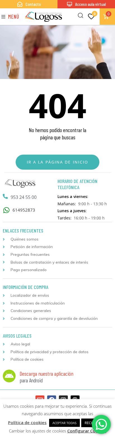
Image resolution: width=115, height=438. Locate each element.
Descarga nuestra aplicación (46, 373)
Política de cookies (27, 422)
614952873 (24, 210)
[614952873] (6, 210)
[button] (10, 16)
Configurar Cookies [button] (86, 431)
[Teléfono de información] (5, 196)
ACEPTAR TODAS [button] (64, 423)
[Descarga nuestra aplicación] (9, 376)
